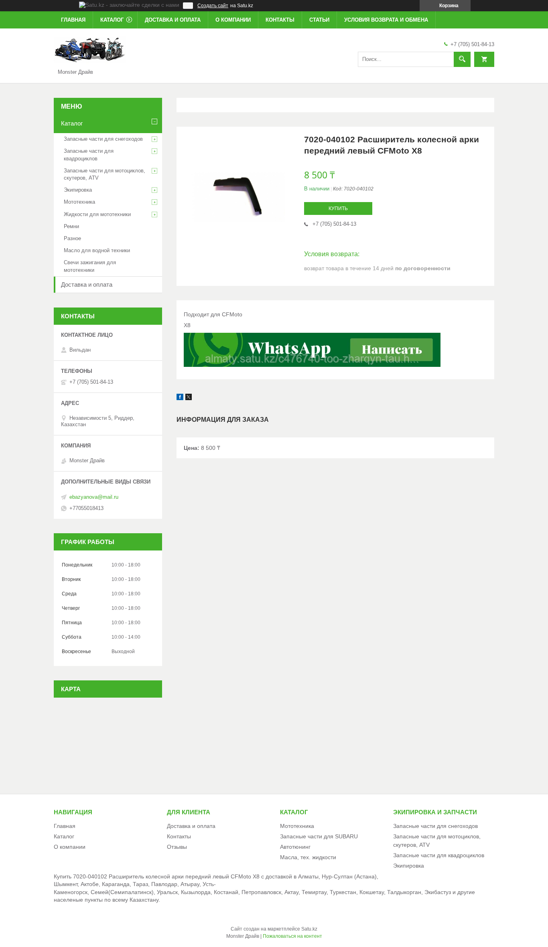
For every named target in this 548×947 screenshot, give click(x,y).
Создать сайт (212, 5)
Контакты (280, 20)
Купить (338, 208)
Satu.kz (309, 929)
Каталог (112, 20)
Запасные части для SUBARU (319, 836)
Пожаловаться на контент (292, 936)
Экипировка (78, 190)
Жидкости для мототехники (97, 214)
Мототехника (79, 202)
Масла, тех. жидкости (308, 857)
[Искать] (462, 59)
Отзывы (177, 847)
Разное (72, 238)
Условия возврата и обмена (386, 20)
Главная (73, 20)
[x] (188, 398)
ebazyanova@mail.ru (93, 497)
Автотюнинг (295, 847)
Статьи (319, 20)
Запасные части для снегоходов (103, 139)
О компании (233, 20)
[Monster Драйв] (90, 50)
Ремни (71, 226)
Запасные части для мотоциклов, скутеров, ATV (104, 174)
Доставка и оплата (173, 20)
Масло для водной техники (97, 250)
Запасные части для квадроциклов (89, 154)
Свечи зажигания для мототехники (90, 266)
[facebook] (180, 398)
